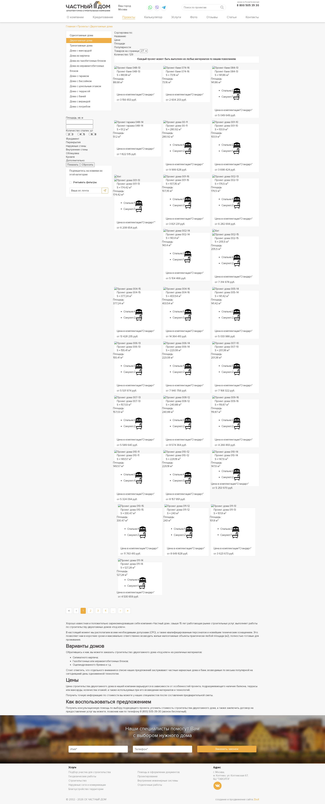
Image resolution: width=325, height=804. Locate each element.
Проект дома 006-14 (178, 346)
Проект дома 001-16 (177, 180)
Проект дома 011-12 (178, 509)
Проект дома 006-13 (128, 346)
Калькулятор (153, 17)
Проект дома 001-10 (226, 125)
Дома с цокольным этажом (85, 86)
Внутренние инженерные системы (158, 780)
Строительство (78, 780)
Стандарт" (149, 222)
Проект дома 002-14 (178, 234)
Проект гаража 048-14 (130, 125)
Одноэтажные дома (81, 35)
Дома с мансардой (81, 50)
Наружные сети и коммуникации (87, 784)
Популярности (122, 47)
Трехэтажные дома (81, 45)
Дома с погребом (80, 106)
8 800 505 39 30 (248, 5)
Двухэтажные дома (81, 40)
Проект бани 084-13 (226, 71)
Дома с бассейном (81, 81)
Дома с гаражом (79, 76)
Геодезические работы (82, 776)
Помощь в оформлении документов (159, 772)
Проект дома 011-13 (225, 509)
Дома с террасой (80, 91)
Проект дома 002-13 (227, 180)
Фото (193, 17)
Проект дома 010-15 (132, 509)
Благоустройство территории (86, 789)
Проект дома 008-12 (178, 401)
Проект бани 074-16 (177, 71)
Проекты (128, 17)
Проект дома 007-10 (227, 346)
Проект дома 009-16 (227, 401)
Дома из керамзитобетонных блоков (87, 68)
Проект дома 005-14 (227, 292)
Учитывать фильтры (85, 182)
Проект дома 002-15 (227, 238)
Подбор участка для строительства (90, 772)
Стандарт (148, 94)
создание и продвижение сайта (237, 799)
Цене (117, 40)
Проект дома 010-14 (226, 455)
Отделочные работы (150, 784)
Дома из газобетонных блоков (88, 60)
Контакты (252, 17)
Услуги (176, 17)
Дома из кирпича (80, 55)
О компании (75, 17)
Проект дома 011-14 (132, 563)
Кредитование (103, 17)
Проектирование (148, 776)
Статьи (231, 17)
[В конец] (128, 611)
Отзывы (212, 17)
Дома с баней (78, 96)
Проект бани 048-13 (128, 71)
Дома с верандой (80, 101)
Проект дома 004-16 (178, 292)
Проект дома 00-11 (177, 125)
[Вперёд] (120, 611)
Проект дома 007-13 (128, 401)
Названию (120, 36)
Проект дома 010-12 (177, 455)
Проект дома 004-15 (129, 292)
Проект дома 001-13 (128, 183)
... (113, 610)
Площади (119, 43)
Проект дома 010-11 (128, 455)
